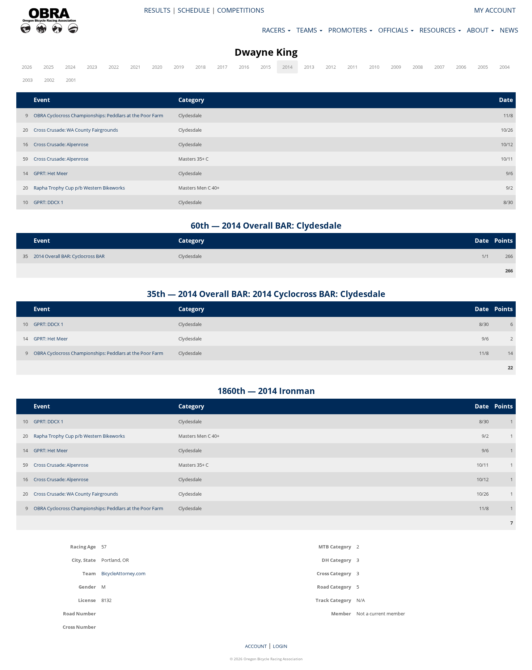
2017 (222, 67)
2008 (418, 67)
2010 (374, 67)
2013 (309, 67)
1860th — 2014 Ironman (266, 391)
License (87, 600)
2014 (287, 67)
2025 (48, 67)
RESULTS (157, 10)
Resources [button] (438, 30)
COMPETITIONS (240, 10)
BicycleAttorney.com (123, 573)
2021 (135, 67)
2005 (483, 67)
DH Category (336, 560)
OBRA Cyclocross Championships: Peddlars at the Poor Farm (98, 115)
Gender (87, 587)
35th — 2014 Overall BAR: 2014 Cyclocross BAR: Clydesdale (266, 294)
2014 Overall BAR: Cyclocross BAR (69, 256)
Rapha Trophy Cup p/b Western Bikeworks (79, 188)
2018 (200, 67)
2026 (27, 67)
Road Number (79, 613)
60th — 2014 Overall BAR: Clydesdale (266, 225)
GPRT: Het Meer (51, 173)
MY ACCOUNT (495, 10)
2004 (504, 67)
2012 (331, 67)
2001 (71, 80)
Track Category (333, 600)
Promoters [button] (348, 30)
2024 (70, 67)
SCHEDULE (194, 10)
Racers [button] (274, 30)
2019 (179, 67)
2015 (266, 67)
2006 (461, 67)
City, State (84, 560)
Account (256, 646)
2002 (49, 80)
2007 (439, 67)
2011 (352, 67)
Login (280, 646)
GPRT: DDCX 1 (48, 202)
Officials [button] (394, 30)
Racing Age (83, 546)
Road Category (334, 587)
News (509, 30)
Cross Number (79, 627)
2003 (27, 80)
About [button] (478, 30)
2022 (114, 67)
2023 (92, 67)
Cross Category (334, 573)
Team (89, 573)
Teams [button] (307, 30)
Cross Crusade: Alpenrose (61, 144)
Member (341, 613)
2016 (244, 67)
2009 (396, 67)
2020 (157, 67)
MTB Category (334, 546)
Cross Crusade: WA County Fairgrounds (76, 130)
